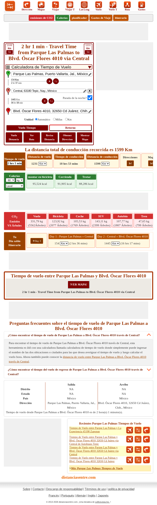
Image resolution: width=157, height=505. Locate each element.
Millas (59, 119)
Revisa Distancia (49, 137)
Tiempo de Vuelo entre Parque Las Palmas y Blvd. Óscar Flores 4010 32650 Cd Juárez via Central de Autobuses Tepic (94, 440)
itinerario (121, 17)
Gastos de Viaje (101, 17)
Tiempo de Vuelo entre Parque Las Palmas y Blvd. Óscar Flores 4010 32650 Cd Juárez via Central (94, 451)
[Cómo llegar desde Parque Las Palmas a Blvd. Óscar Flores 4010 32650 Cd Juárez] (146, 460)
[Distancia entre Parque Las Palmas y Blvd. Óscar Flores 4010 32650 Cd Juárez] (138, 460)
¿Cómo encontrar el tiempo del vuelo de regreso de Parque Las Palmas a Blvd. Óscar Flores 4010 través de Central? (75, 372)
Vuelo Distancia (14, 137)
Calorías (62, 17)
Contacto (38, 489)
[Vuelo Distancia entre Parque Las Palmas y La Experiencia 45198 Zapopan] (129, 430)
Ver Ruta (31, 137)
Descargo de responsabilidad (64, 489)
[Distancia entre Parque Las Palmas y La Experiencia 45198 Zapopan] (138, 430)
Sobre (26, 489)
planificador (79, 17)
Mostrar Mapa (85, 137)
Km (70, 119)
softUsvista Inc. (102, 502)
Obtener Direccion (67, 137)
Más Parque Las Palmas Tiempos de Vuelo (97, 468)
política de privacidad (121, 489)
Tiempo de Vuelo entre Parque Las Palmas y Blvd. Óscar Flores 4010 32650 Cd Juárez (93, 459)
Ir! (130, 163)
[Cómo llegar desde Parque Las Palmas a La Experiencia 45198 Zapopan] (146, 430)
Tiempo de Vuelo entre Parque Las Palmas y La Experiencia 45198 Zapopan (95, 430)
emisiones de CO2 (41, 17)
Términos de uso (95, 489)
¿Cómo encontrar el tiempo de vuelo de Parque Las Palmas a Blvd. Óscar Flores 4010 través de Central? (74, 335)
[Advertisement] (78, 31)
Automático (44, 119)
